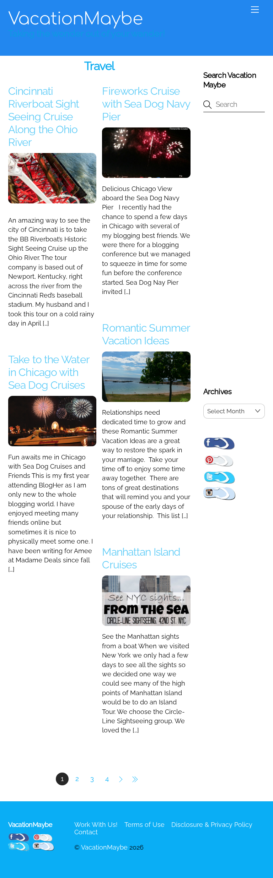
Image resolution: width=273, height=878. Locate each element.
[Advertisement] (234, 251)
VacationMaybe (104, 847)
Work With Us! (96, 824)
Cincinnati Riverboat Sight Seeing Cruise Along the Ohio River (43, 116)
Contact (86, 832)
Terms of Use (144, 824)
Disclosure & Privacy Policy (211, 824)
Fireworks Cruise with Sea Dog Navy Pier (146, 104)
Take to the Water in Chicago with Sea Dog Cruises (48, 372)
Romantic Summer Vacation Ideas (146, 334)
